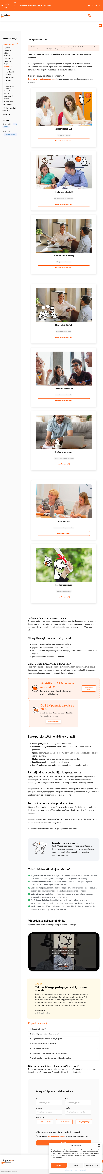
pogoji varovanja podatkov (56, 1136)
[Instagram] (92, 5)
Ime (37, 1099)
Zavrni (76, 1165)
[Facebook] (99, 5)
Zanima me (40, 1117)
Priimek (68, 1099)
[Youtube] (88, 5)
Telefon (67, 1108)
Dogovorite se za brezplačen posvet (42, 79)
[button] (99, 1146)
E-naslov (39, 1108)
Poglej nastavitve (92, 1165)
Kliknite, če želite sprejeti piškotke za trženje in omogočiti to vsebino (64, 952)
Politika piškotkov (69, 1170)
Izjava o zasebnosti (80, 1170)
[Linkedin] (95, 5)
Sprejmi (58, 1165)
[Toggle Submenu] (17, 43)
